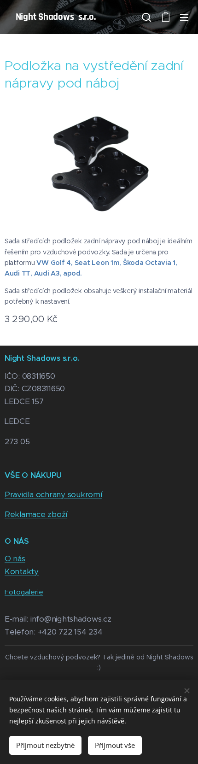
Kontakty (22, 571)
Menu (184, 17)
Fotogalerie (24, 592)
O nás (15, 558)
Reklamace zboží (36, 514)
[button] (146, 17)
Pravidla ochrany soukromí (53, 494)
